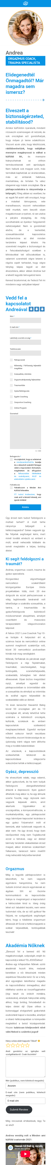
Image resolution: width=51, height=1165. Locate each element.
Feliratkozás (15, 485)
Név (12, 316)
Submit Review (19, 1109)
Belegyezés (15, 456)
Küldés (25, 507)
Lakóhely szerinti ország (20, 338)
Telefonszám (15, 349)
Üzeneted (14, 414)
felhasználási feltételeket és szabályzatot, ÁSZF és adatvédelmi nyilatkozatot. (27, 476)
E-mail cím (14, 327)
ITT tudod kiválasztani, (24, 494)
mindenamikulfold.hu (25, 462)
